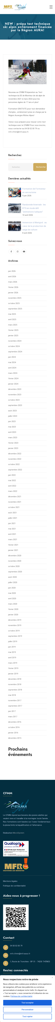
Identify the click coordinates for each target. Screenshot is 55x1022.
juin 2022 (12, 475)
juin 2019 (12, 647)
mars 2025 (12, 325)
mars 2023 (12, 437)
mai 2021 (12, 529)
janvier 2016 (13, 733)
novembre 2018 (14, 684)
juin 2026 (12, 271)
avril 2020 (12, 598)
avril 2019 (12, 657)
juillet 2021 (12, 518)
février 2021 (13, 545)
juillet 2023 (12, 416)
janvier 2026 (13, 292)
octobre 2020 (14, 566)
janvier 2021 (13, 550)
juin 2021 (12, 523)
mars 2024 (12, 373)
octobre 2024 (14, 346)
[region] (27, 998)
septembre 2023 (15, 405)
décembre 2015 (14, 738)
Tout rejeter (27, 1016)
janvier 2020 (13, 614)
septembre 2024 (15, 352)
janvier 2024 (13, 384)
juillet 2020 (12, 582)
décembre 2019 (14, 620)
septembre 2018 (15, 690)
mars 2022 (12, 491)
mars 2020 (12, 604)
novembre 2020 (14, 561)
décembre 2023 (14, 389)
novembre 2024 (14, 341)
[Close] (52, 977)
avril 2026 (12, 276)
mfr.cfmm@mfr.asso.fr (20, 953)
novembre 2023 (14, 394)
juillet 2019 (12, 641)
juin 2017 (12, 711)
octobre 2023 (14, 400)
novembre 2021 (14, 502)
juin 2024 (12, 357)
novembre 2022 (14, 459)
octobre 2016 (14, 727)
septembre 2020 (15, 572)
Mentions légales (10, 881)
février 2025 (13, 330)
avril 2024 (12, 368)
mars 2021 (12, 539)
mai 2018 (12, 695)
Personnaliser (28, 1010)
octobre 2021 (14, 507)
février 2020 (13, 609)
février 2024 (13, 378)
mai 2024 (12, 362)
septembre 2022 (15, 470)
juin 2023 (12, 421)
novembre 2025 (14, 298)
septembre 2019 (15, 636)
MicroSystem (18, 833)
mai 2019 (12, 652)
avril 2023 (12, 432)
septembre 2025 (15, 309)
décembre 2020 (14, 555)
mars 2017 (12, 716)
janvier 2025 (13, 335)
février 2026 (13, 287)
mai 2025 (12, 314)
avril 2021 (12, 534)
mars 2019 (12, 663)
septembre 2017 (15, 706)
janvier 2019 (13, 674)
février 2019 (13, 668)
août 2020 (12, 577)
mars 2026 (12, 282)
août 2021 (12, 513)
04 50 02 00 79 (16, 946)
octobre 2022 (14, 464)
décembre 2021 (14, 496)
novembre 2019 (14, 625)
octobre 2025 (14, 303)
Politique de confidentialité (21, 996)
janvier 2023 (13, 448)
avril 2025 (12, 319)
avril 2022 (12, 486)
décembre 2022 (14, 453)
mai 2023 (12, 427)
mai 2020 (12, 593)
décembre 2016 (14, 722)
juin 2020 (12, 588)
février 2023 (13, 443)
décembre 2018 (14, 679)
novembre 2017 (14, 700)
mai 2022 (12, 480)
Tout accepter (27, 1003)
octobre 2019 (14, 631)
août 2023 (12, 411)
